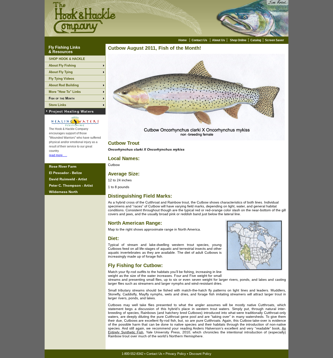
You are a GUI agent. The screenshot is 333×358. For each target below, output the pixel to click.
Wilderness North (63, 192)
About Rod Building (64, 85)
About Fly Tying (61, 72)
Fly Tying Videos (61, 78)
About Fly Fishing (62, 65)
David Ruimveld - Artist (68, 179)
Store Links (57, 105)
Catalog (255, 40)
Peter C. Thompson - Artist (71, 185)
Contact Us (199, 40)
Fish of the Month (62, 98)
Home (182, 40)
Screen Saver (274, 40)
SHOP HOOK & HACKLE (67, 59)
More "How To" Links (65, 92)
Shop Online (238, 40)
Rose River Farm (62, 166)
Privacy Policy (176, 354)
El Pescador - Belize (65, 173)
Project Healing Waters (71, 111)
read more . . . (58, 155)
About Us (218, 40)
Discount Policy (200, 354)
